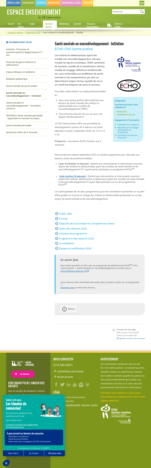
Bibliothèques (64, 23)
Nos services (21, 25)
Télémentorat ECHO (33, 32)
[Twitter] (62, 384)
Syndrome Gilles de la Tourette (21, 132)
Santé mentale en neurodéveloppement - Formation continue (23, 105)
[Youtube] (75, 384)
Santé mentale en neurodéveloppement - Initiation (23, 94)
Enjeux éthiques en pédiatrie (20, 72)
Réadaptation (53, 2)
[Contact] (141, 3)
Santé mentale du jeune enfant (21, 86)
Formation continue (49, 25)
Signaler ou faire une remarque (132, 338)
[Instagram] (81, 384)
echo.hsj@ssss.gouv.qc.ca (73, 271)
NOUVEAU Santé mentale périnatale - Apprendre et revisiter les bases (24, 117)
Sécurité (85, 405)
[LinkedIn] (69, 384)
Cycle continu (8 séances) (72, 176)
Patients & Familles (118, 25)
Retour (71, 308)
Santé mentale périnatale (18, 125)
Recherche (41, 2)
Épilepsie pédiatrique (16, 78)
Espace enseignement (34, 12)
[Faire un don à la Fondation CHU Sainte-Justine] (21, 366)
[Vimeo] (87, 384)
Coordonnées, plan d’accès (70, 371)
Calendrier (77, 23)
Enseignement (28, 2)
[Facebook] (56, 384)
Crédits (94, 405)
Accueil (11, 23)
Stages (32, 23)
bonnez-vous (68, 287)
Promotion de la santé (71, 2)
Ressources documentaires (92, 25)
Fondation (87, 2)
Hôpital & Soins (13, 2)
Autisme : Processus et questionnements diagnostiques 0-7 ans (24, 52)
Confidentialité (73, 405)
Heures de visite (65, 376)
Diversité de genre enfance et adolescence (21, 63)
